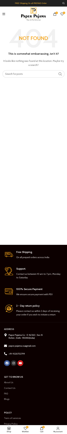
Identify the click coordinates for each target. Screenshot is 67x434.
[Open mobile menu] (4, 14)
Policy (8, 412)
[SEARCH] (60, 74)
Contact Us (9, 388)
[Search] (63, 3)
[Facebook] (7, 363)
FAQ (6, 393)
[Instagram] (14, 363)
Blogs (7, 399)
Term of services (12, 418)
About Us (8, 382)
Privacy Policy (11, 423)
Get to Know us (13, 376)
